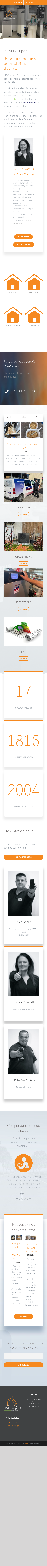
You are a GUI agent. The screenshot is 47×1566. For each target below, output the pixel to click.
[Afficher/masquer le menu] (41, 15)
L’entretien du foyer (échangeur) (31, 1248)
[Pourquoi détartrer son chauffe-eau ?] (23, 430)
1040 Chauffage (12, 1426)
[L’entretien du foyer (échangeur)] (30, 1237)
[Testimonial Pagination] (17, 1199)
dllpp (26, 1443)
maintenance (29, 102)
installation (14, 99)
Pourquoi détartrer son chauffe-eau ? (16, 1251)
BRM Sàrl (13, 1423)
